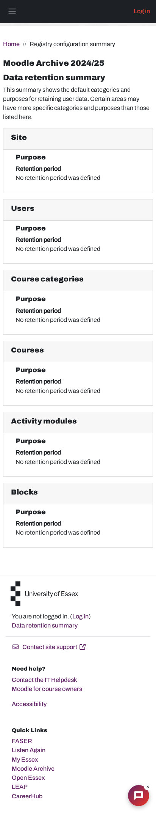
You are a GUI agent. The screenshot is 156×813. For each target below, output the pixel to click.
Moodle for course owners (47, 689)
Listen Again (28, 750)
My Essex (25, 759)
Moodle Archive (33, 768)
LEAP (20, 787)
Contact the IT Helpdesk (44, 680)
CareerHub (27, 796)
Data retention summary (45, 625)
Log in (142, 11)
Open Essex (28, 777)
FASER (22, 741)
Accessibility (29, 704)
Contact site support (49, 647)
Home (11, 44)
